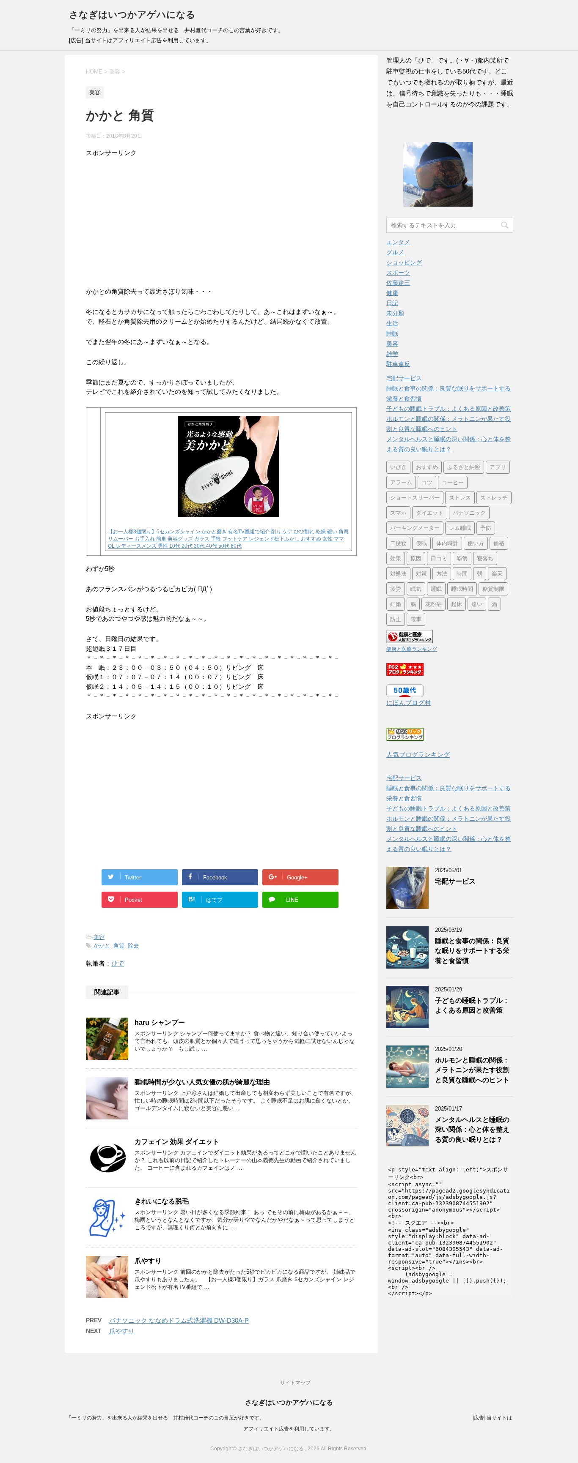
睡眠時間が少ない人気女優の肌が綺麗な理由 (202, 1082)
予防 (485, 528)
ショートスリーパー (415, 497)
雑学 (392, 353)
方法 (441, 573)
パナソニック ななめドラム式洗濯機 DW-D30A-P (179, 1320)
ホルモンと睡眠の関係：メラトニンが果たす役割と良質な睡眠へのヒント (472, 1070)
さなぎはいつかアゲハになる (132, 14)
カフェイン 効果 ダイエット (177, 1141)
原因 (415, 558)
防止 (395, 619)
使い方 (476, 543)
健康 (392, 292)
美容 (99, 937)
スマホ (398, 513)
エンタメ (398, 242)
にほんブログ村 (408, 702)
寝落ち (485, 558)
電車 (415, 619)
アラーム (401, 482)
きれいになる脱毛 (162, 1201)
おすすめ (427, 467)
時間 (462, 573)
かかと (102, 945)
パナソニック (469, 513)
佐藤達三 (398, 282)
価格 (498, 543)
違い (476, 604)
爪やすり (148, 1260)
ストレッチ (494, 497)
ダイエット (429, 513)
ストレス (460, 497)
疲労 (395, 589)
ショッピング (404, 262)
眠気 (415, 589)
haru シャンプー (160, 1022)
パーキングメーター (415, 528)
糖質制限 (493, 589)
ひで (117, 963)
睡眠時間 (462, 589)
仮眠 (421, 543)
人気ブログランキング (418, 754)
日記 (392, 303)
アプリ (498, 467)
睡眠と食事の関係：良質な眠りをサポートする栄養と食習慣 (472, 950)
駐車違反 (398, 363)
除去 (133, 945)
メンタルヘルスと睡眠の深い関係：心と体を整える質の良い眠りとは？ (472, 1129)
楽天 (497, 573)
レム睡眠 (460, 528)
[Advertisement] (221, 217)
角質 (118, 945)
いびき (398, 467)
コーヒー (453, 482)
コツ (426, 482)
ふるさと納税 (463, 467)
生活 (392, 323)
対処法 (398, 573)
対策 (421, 573)
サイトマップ (295, 1383)
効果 (395, 558)
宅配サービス (404, 378)
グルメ (395, 252)
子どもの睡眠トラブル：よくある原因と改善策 (448, 408)
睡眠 (392, 333)
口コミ (439, 558)
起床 (456, 604)
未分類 (395, 313)
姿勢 (462, 558)
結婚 (395, 604)
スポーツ (398, 272)
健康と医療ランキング (411, 649)
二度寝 (398, 543)
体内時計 (447, 543)
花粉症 (433, 604)
